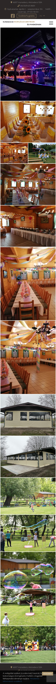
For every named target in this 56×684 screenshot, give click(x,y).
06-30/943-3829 (27, 5)
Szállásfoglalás (26, 15)
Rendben (47, 674)
